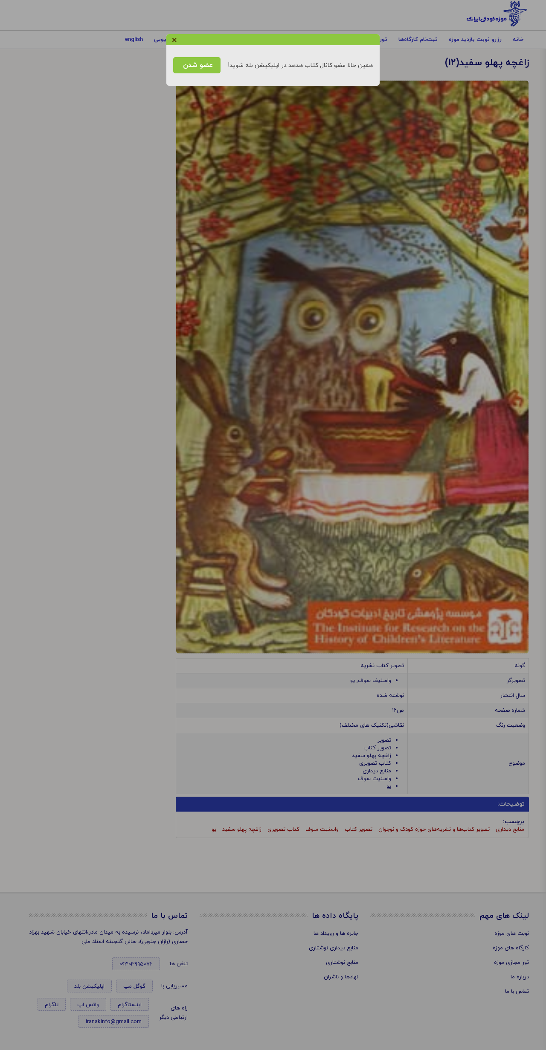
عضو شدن (197, 65)
